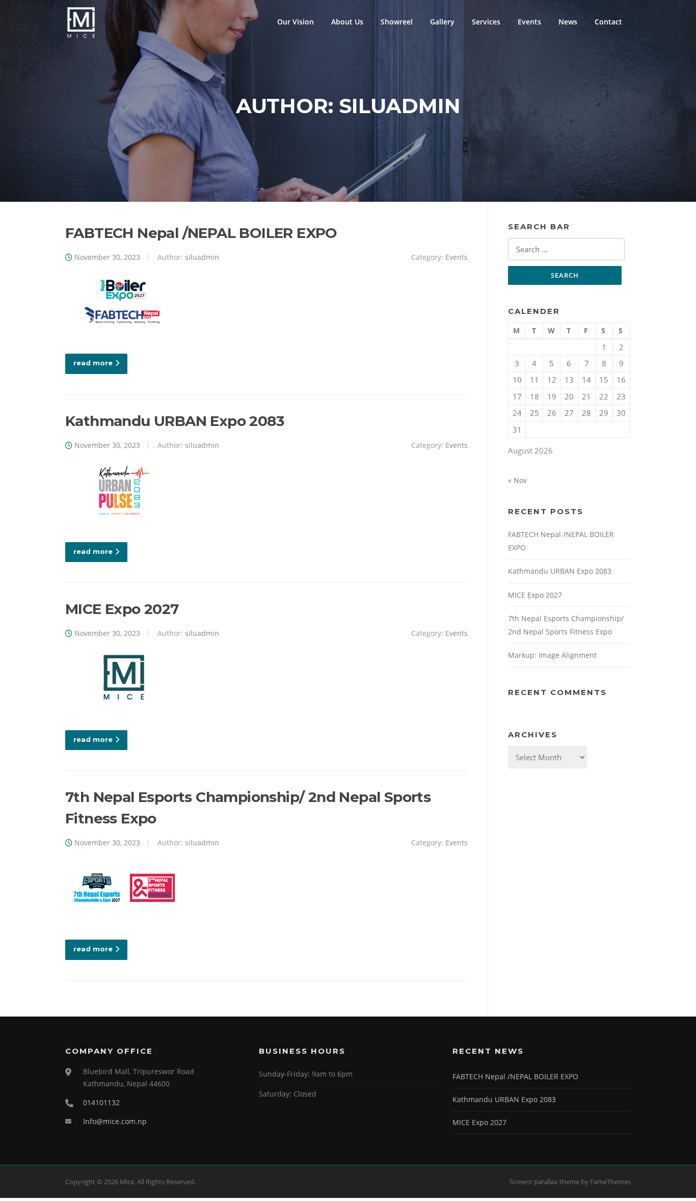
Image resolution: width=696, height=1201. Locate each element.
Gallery (442, 21)
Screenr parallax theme (544, 1181)
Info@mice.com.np (115, 1121)
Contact (608, 21)
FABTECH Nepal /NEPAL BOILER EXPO (201, 233)
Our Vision (295, 21)
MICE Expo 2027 (122, 609)
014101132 (101, 1102)
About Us (347, 21)
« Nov (517, 480)
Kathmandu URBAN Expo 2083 (174, 421)
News (567, 21)
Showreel (397, 21)
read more (93, 363)
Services (486, 21)
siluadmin (202, 257)
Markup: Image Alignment (552, 655)
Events (529, 21)
